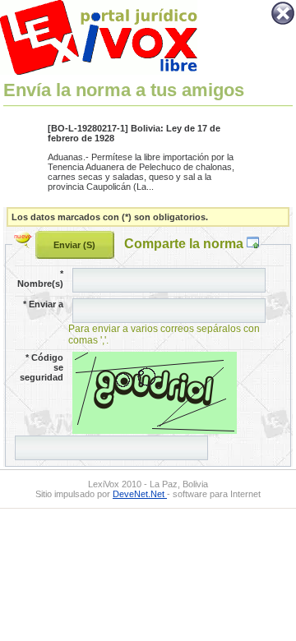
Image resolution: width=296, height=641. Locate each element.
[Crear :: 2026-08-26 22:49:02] (24, 243)
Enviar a (43, 304)
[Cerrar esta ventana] (283, 23)
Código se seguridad (41, 367)
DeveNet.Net (140, 494)
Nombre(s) (40, 278)
